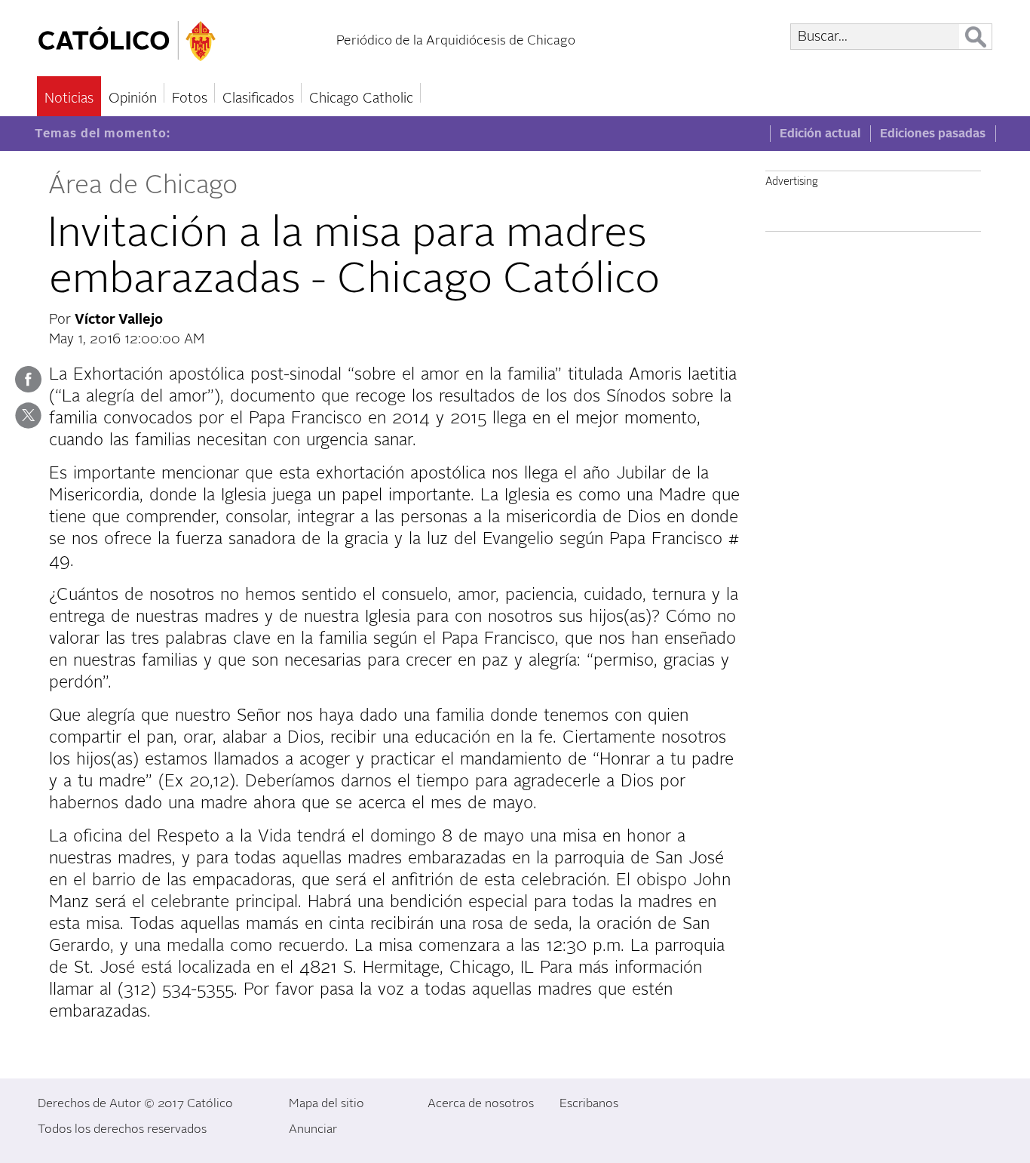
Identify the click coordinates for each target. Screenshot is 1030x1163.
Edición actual (820, 133)
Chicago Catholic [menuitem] (361, 98)
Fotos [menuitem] (189, 98)
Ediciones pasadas (933, 133)
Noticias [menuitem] (68, 98)
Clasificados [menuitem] (258, 98)
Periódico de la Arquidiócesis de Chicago (455, 40)
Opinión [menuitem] (133, 98)
